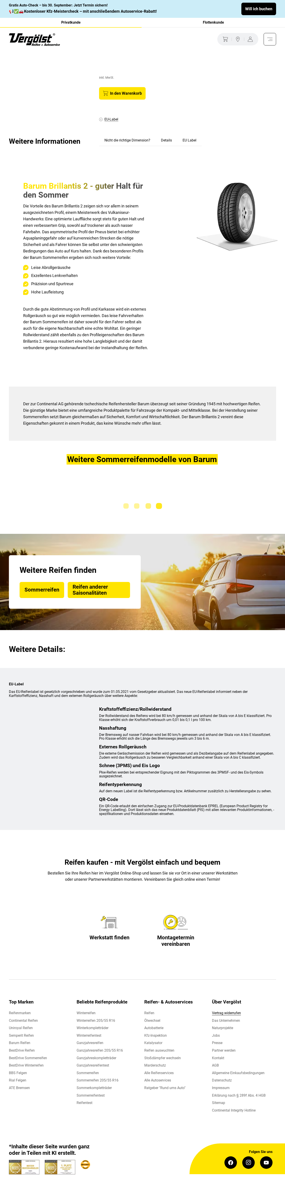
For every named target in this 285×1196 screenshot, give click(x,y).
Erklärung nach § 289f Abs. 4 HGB (239, 1095)
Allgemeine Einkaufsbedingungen (238, 1073)
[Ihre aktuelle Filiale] (238, 39)
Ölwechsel (152, 1020)
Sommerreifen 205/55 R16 (97, 1080)
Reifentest (84, 1103)
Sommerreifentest (91, 1095)
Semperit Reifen (21, 1035)
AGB (215, 1065)
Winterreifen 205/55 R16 (96, 1020)
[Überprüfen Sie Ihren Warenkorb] (224, 39)
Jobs (216, 1035)
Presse (217, 1043)
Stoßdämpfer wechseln (162, 1058)
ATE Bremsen (19, 1088)
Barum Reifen (19, 1043)
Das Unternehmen (226, 1020)
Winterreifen (86, 1013)
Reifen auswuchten (159, 1050)
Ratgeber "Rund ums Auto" (164, 1088)
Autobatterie (153, 1028)
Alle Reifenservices (159, 1073)
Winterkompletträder (92, 1028)
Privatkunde (71, 22)
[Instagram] (248, 1162)
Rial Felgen (17, 1080)
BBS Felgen (18, 1073)
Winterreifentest (89, 1035)
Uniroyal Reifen (21, 1028)
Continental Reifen (23, 1020)
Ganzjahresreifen (90, 1043)
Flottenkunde (213, 22)
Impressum (221, 1088)
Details (166, 140)
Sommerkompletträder (94, 1088)
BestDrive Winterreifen (26, 1065)
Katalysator (153, 1043)
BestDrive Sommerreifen (28, 1058)
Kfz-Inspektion (155, 1035)
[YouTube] (266, 1162)
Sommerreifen (88, 1073)
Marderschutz (155, 1065)
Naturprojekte (222, 1028)
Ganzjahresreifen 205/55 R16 (100, 1050)
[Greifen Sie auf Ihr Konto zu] (251, 39)
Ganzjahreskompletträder (96, 1058)
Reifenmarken (20, 1013)
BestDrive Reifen (22, 1050)
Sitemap (218, 1103)
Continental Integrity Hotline (234, 1110)
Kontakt (218, 1058)
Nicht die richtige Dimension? (127, 140)
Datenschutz (222, 1080)
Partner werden (224, 1050)
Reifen (149, 1013)
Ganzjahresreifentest (93, 1065)
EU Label (189, 140)
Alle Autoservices (157, 1080)
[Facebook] (230, 1162)
